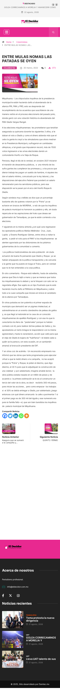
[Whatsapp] (21, 415)
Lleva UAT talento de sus (41, 658)
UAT (27, 635)
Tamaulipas (31, 615)
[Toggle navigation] (6, 32)
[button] (53, 4)
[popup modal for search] (53, 32)
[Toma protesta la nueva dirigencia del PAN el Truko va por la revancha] (12, 619)
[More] (26, 415)
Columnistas (21, 42)
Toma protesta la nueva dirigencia (40, 619)
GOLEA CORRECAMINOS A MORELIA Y (41, 639)
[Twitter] (10, 415)
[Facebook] (4, 415)
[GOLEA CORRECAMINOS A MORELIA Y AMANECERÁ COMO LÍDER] (12, 639)
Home (8, 42)
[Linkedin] (15, 415)
